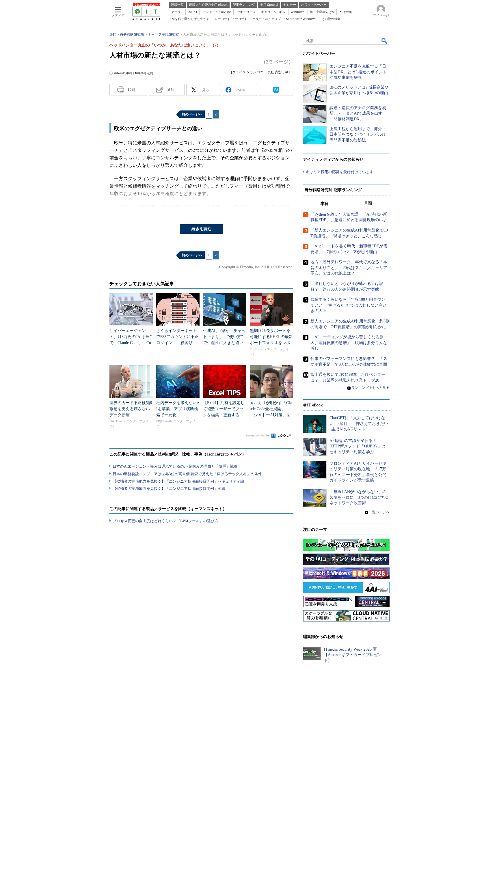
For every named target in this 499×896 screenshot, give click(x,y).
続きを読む (201, 229)
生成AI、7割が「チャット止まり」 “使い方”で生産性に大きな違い (224, 336)
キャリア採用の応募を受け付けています (339, 172)
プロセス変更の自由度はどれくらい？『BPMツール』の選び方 (165, 521)
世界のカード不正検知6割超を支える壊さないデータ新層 (130, 409)
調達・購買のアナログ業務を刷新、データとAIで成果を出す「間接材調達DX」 (357, 113)
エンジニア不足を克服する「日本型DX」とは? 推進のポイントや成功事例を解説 (358, 72)
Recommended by (258, 435)
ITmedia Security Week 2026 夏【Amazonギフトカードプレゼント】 (353, 655)
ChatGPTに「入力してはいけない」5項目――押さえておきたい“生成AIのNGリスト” (358, 423)
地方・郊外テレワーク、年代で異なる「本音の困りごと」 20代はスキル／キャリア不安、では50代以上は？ (348, 267)
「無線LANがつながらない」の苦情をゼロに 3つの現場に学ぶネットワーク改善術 (358, 497)
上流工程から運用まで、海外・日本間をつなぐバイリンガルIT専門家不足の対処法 (357, 134)
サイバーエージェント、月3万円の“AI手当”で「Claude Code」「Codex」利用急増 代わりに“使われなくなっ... (130, 342)
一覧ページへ (379, 512)
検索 (384, 41)
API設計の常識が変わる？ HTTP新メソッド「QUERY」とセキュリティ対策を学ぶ (357, 446)
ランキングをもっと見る (370, 388)
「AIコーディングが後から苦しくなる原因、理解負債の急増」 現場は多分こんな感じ (348, 342)
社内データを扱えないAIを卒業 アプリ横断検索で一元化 (178, 409)
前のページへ (192, 114)
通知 (170, 90)
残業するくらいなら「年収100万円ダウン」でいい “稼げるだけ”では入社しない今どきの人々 (349, 305)
